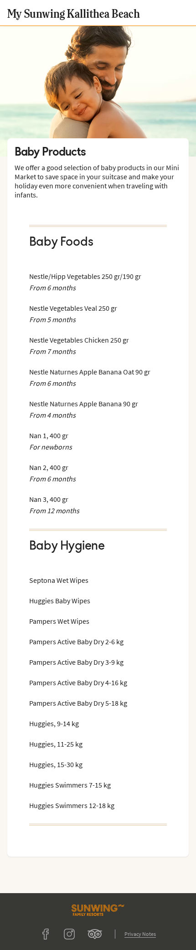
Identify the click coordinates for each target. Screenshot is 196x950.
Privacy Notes (140, 933)
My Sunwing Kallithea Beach (73, 12)
